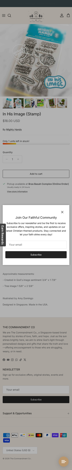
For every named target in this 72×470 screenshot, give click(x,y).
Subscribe (36, 254)
